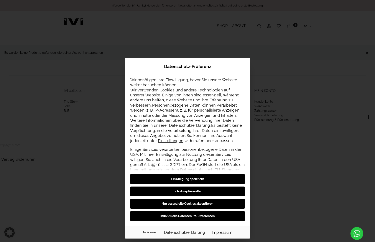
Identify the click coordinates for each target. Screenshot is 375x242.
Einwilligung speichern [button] (187, 179)
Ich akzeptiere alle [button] (187, 191)
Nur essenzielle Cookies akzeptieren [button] (187, 203)
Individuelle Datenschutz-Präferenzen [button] (187, 216)
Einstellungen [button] (170, 140)
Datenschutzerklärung (189, 125)
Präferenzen (150, 232)
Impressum (222, 232)
